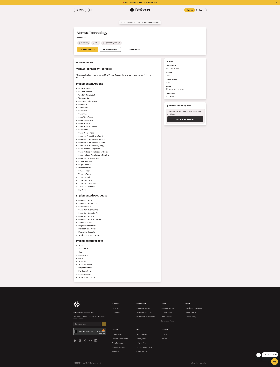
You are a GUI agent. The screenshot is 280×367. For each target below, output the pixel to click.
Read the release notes (148, 3)
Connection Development (145, 317)
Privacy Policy (141, 339)
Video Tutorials (166, 317)
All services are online (198, 363)
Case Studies (117, 334)
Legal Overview (141, 334)
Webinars (115, 352)
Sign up (189, 10)
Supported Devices (143, 308)
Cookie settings (141, 352)
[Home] (121, 22)
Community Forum (167, 321)
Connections (130, 22)
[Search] (90, 10)
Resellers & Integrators (194, 308)
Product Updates (118, 347)
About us (164, 334)
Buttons (115, 308)
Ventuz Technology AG (176, 89)
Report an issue (111, 49)
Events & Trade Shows (120, 339)
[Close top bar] (276, 2)
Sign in (201, 10)
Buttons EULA (141, 343)
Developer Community (144, 312)
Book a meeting (191, 312)
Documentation (89, 49)
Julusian (171, 96)
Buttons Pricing (191, 317)
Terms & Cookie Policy (144, 347)
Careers (164, 339)
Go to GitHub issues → (185, 119)
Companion (116, 312)
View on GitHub (134, 49)
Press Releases (117, 343)
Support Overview (167, 308)
